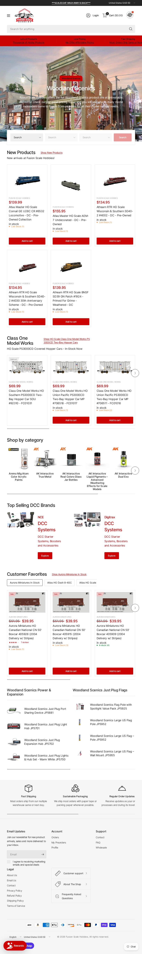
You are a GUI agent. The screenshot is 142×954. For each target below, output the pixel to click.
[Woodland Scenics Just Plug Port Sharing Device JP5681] (14, 711)
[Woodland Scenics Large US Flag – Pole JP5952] (80, 738)
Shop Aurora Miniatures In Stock (69, 574)
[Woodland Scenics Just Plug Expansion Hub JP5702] (14, 742)
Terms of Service (16, 905)
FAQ (98, 842)
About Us (12, 875)
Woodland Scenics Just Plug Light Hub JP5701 (45, 726)
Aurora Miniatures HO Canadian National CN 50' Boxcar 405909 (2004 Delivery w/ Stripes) (113, 632)
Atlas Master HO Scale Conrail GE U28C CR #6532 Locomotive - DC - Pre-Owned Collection (26, 213)
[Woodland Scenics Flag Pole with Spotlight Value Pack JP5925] (80, 706)
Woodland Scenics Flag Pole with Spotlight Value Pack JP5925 (111, 706)
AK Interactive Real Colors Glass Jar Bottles (71, 476)
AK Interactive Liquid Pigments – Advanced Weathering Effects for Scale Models (97, 481)
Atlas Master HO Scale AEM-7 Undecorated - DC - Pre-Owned (71, 220)
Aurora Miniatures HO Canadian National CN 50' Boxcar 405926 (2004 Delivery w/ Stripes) (25, 632)
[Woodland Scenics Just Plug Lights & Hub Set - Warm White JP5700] (14, 757)
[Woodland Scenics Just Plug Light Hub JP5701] (14, 726)
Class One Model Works (21, 382)
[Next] (135, 373)
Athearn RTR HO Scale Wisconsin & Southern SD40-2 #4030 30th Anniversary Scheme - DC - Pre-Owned (27, 298)
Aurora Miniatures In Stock (25, 582)
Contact (100, 837)
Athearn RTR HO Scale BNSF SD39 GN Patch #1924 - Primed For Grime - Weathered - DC (70, 298)
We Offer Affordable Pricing (79, 42)
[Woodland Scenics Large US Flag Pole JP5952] (80, 722)
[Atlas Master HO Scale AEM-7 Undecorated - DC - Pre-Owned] (71, 184)
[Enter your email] (42, 854)
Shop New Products (52, 152)
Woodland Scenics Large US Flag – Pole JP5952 (112, 737)
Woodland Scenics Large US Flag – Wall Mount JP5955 (112, 753)
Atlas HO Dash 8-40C (59, 582)
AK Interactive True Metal (45, 475)
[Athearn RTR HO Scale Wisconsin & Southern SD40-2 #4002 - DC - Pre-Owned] (115, 180)
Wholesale (101, 847)
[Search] (130, 29)
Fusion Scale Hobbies (19, 198)
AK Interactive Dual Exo (123, 475)
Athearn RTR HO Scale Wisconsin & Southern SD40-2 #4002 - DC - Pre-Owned (115, 211)
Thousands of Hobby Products (28, 42)
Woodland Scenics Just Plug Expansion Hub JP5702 (42, 741)
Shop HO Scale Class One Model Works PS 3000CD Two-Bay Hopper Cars (67, 340)
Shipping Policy (15, 900)
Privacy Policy (14, 890)
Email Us (11, 880)
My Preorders (58, 842)
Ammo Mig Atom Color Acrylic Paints (19, 476)
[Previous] (7, 373)
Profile (54, 847)
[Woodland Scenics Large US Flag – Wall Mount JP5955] (80, 753)
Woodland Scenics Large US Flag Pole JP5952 (111, 722)
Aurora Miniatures (18, 617)
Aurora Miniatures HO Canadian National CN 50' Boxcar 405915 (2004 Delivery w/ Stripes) (69, 632)
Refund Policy (14, 895)
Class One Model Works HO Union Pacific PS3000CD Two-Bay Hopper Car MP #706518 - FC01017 (70, 397)
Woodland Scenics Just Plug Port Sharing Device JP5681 (45, 710)
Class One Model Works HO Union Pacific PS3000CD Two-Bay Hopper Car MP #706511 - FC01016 (114, 397)
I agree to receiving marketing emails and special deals (29, 863)
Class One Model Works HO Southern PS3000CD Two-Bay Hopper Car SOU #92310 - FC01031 (26, 397)
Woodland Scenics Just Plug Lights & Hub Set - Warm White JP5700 (46, 757)
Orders (55, 837)
